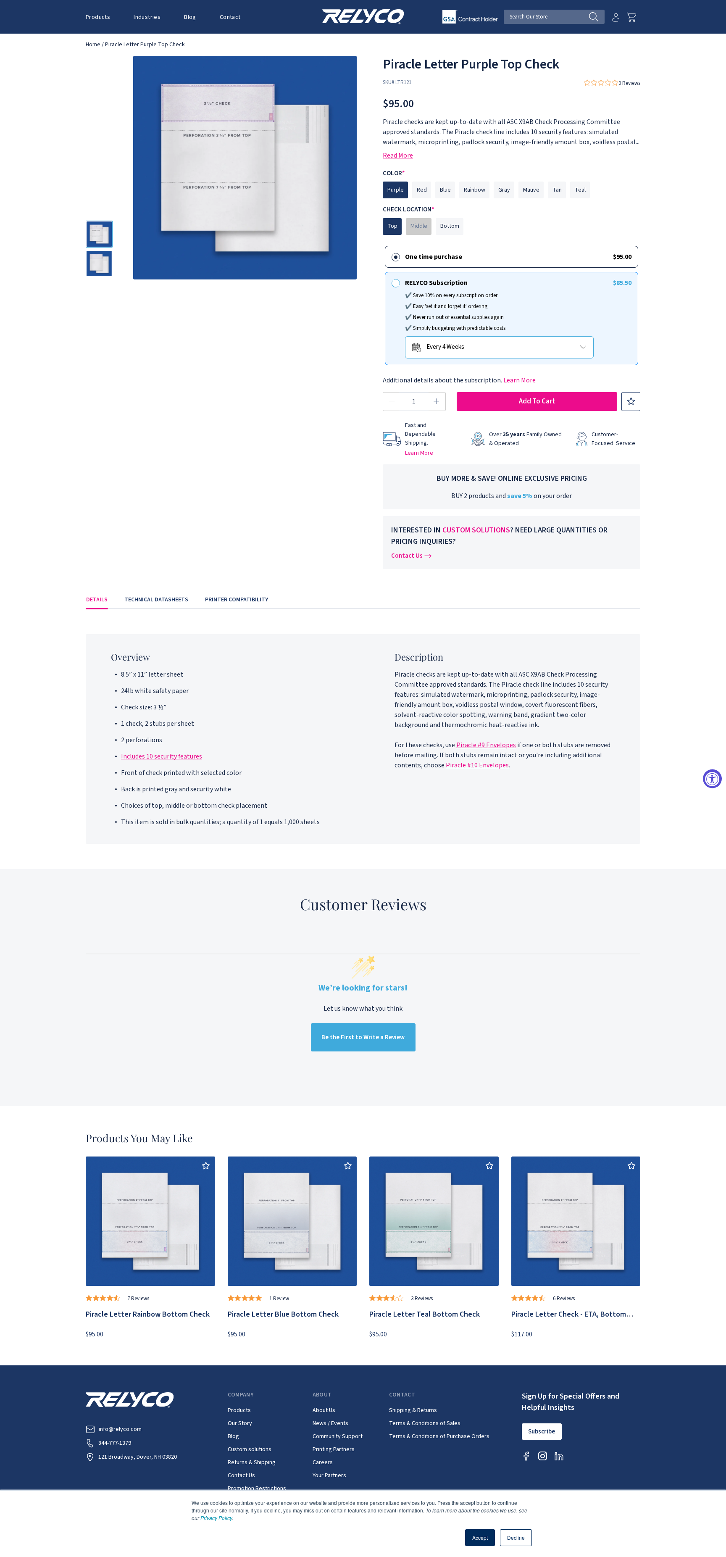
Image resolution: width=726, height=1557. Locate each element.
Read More (398, 155)
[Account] (615, 17)
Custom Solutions (476, 530)
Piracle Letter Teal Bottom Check (424, 1314)
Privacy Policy (216, 1517)
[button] (98, 17)
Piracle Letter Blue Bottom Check (283, 1314)
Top (392, 226)
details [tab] (97, 599)
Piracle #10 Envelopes (477, 765)
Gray (504, 190)
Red (422, 190)
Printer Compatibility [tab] (236, 599)
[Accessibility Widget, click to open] (712, 778)
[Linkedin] (559, 1456)
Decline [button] (516, 1537)
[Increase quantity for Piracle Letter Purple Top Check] (436, 401)
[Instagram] (542, 1456)
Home (93, 44)
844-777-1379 (114, 1443)
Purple (395, 190)
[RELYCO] (363, 16)
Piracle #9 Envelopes (486, 745)
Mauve (531, 190)
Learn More (519, 380)
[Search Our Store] (597, 17)
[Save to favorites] (630, 401)
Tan (557, 190)
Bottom (449, 226)
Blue (445, 190)
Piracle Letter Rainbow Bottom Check (148, 1314)
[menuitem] (104, 17)
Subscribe (541, 1431)
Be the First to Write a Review (363, 1037)
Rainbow (474, 190)
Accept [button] (480, 1537)
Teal (580, 190)
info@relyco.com (120, 1429)
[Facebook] (526, 1456)
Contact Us (407, 556)
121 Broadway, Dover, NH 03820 (137, 1457)
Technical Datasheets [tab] (156, 599)
